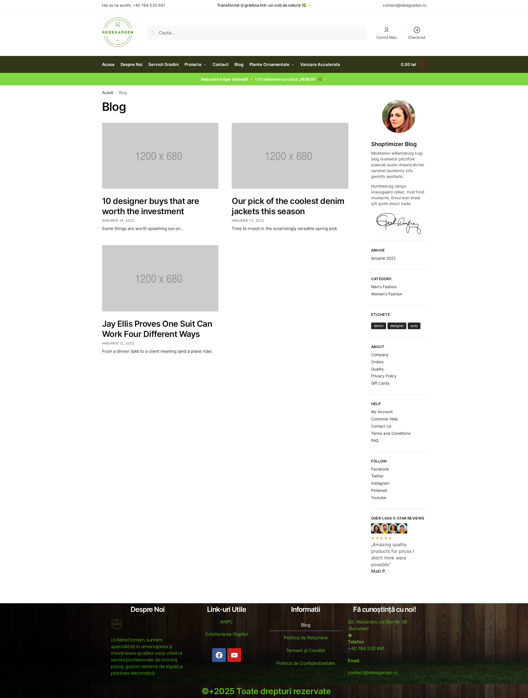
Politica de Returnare (306, 637)
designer (397, 326)
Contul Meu (386, 37)
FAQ (375, 440)
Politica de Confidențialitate (305, 663)
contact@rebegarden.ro (373, 672)
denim (378, 326)
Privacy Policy (384, 376)
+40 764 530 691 (148, 5)
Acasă (107, 92)
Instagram (380, 483)
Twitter (377, 476)
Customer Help (384, 418)
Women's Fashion (386, 294)
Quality (377, 369)
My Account (382, 411)
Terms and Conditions (390, 433)
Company (380, 354)
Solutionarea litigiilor (226, 634)
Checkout (416, 37)
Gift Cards (380, 383)
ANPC (226, 622)
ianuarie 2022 (383, 258)
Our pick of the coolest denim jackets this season (288, 206)
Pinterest (379, 490)
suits (414, 326)
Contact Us (381, 426)
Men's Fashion (384, 286)
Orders (377, 361)
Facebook (380, 469)
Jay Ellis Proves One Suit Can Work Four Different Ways (157, 329)
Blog (305, 625)
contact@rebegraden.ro (404, 5)
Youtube (378, 497)
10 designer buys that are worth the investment (150, 206)
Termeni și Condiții (305, 650)
